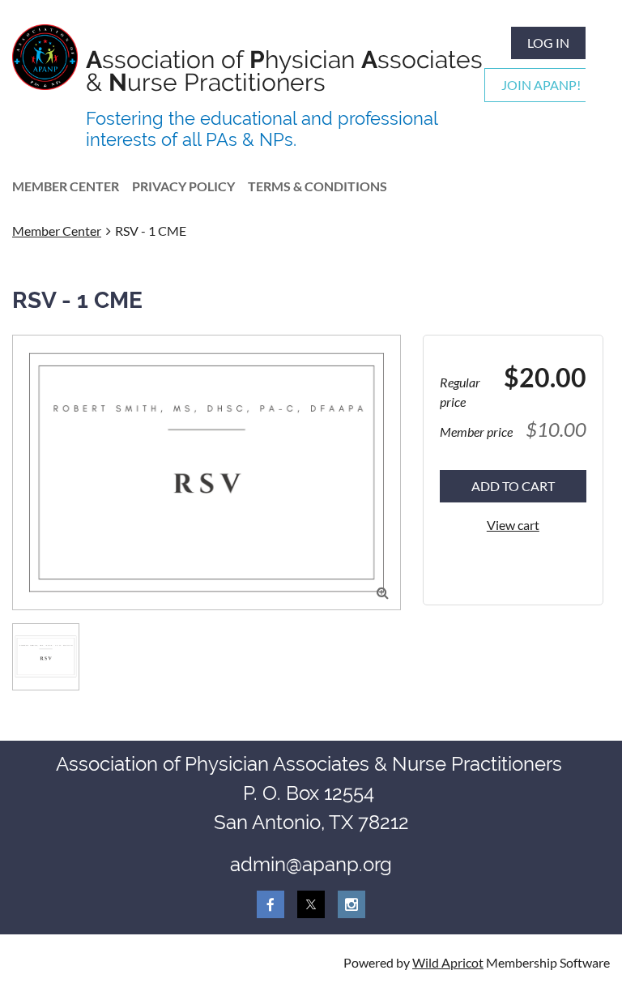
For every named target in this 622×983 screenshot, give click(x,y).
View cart (513, 524)
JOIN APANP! (541, 84)
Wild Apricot (448, 962)
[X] (311, 904)
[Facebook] (270, 904)
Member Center (56, 230)
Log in (548, 42)
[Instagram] (351, 904)
